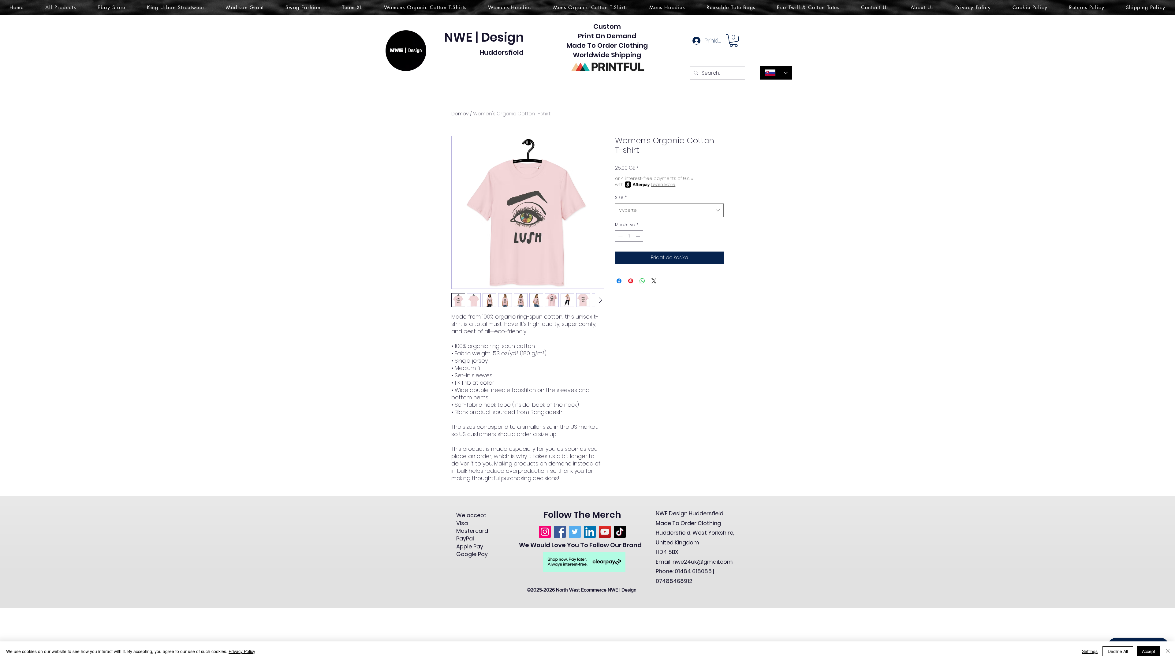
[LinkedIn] (590, 532)
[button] (733, 40)
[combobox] (669, 210)
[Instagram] (545, 532)
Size (621, 197)
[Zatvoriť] (1167, 651)
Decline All (1118, 651)
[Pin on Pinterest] (630, 281)
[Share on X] (654, 281)
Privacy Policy (242, 651)
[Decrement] (620, 236)
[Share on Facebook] (619, 281)
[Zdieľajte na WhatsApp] (642, 281)
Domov (460, 113)
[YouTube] (605, 532)
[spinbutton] (629, 236)
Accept (1148, 651)
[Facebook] (560, 532)
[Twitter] (575, 532)
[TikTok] (620, 532)
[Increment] (638, 236)
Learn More (663, 184)
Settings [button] (1090, 651)
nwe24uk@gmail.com (703, 562)
